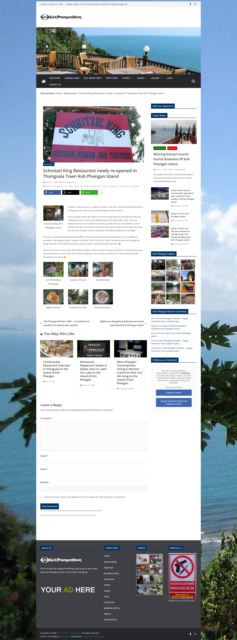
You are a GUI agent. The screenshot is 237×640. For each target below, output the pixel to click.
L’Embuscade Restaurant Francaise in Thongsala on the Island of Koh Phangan (56, 369)
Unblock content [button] (174, 392)
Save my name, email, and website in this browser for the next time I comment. (84, 496)
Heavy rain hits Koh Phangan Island (89, 4)
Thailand (105, 186)
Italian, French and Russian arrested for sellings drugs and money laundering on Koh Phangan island (181, 234)
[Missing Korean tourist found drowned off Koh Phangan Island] (174, 132)
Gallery (155, 78)
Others (126, 78)
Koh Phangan (85, 186)
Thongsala (114, 186)
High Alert (54, 78)
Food (77, 186)
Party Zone (112, 78)
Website (44, 482)
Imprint (107, 613)
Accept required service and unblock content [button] (174, 402)
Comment (46, 418)
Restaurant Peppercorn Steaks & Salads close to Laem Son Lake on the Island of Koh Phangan (93, 371)
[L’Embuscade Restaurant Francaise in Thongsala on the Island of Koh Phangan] (56, 342)
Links (169, 78)
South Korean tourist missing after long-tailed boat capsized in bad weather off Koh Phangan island (182, 196)
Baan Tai (48, 186)
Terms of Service (92, 511)
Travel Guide (134, 186)
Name (44, 455)
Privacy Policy (79, 511)
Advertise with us (112, 608)
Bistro (71, 186)
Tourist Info (123, 186)
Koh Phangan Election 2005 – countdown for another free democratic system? (67, 323)
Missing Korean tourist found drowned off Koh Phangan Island (171, 159)
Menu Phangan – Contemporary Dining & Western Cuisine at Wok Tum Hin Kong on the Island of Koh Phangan (129, 372)
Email (44, 469)
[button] (131, 78)
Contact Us (55, 84)
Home (107, 556)
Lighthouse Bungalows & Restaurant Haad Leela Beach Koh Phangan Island (122, 323)
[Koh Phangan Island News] (43, 81)
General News (72, 78)
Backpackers (58, 186)
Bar (66, 186)
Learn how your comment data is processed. (81, 515)
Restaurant (96, 186)
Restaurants (48, 164)
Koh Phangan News (68, 182)
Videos (140, 78)
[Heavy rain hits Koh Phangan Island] (160, 217)
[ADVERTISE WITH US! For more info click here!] (67, 577)
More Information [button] (174, 387)
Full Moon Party (93, 78)
